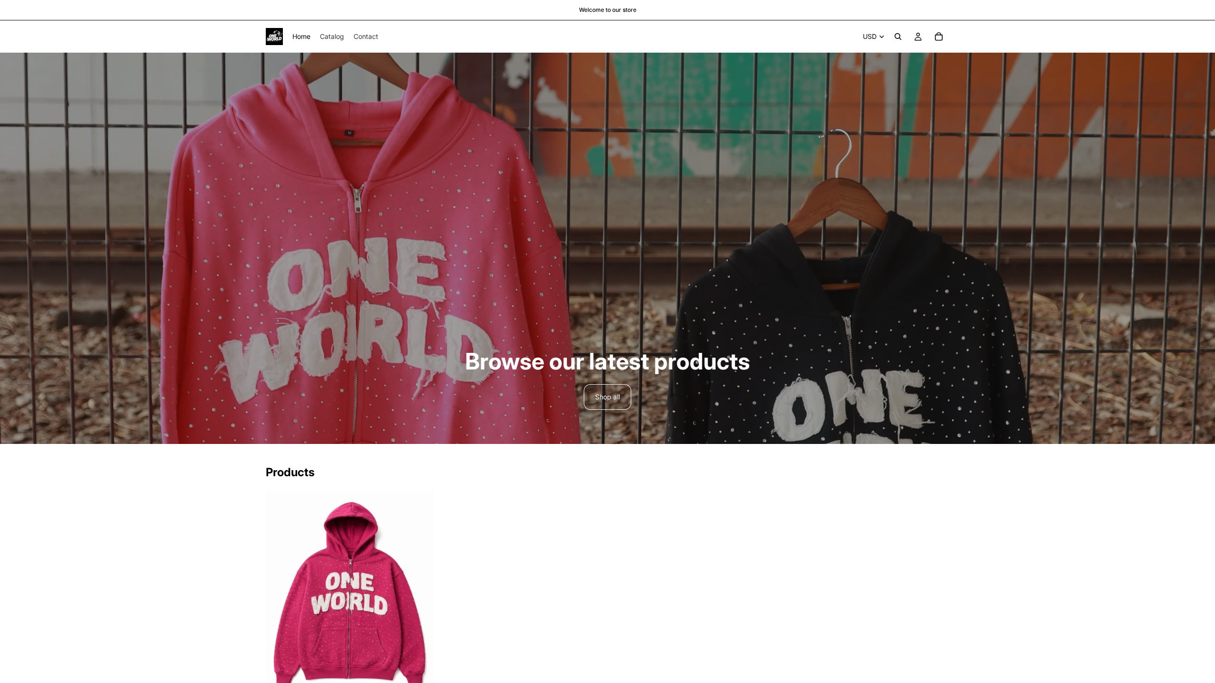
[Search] (898, 36)
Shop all (607, 397)
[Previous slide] (280, 592)
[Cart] (938, 36)
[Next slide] (419, 592)
